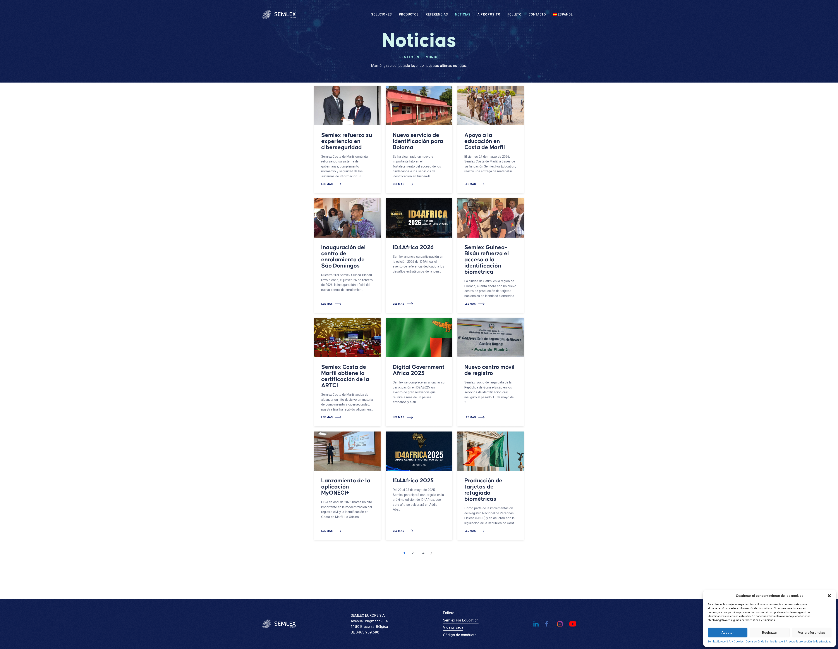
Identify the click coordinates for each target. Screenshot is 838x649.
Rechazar (769, 633)
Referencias (437, 14)
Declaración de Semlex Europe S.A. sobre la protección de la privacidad (788, 641)
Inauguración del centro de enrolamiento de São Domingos (343, 257)
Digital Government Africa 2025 (419, 370)
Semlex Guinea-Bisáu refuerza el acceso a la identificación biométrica (486, 260)
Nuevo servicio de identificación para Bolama (418, 141)
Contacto (537, 14)
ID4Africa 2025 (413, 481)
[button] (829, 596)
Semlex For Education (461, 620)
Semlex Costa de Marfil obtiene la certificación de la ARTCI (345, 376)
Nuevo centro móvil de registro (489, 370)
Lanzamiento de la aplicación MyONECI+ (345, 487)
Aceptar (727, 633)
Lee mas (327, 184)
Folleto (514, 14)
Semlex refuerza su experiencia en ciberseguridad (346, 141)
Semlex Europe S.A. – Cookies (726, 641)
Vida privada (453, 627)
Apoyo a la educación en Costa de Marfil (484, 141)
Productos (409, 14)
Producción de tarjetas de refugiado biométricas (483, 490)
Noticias (463, 14)
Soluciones (381, 14)
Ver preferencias (811, 633)
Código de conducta (459, 635)
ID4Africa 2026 (413, 247)
